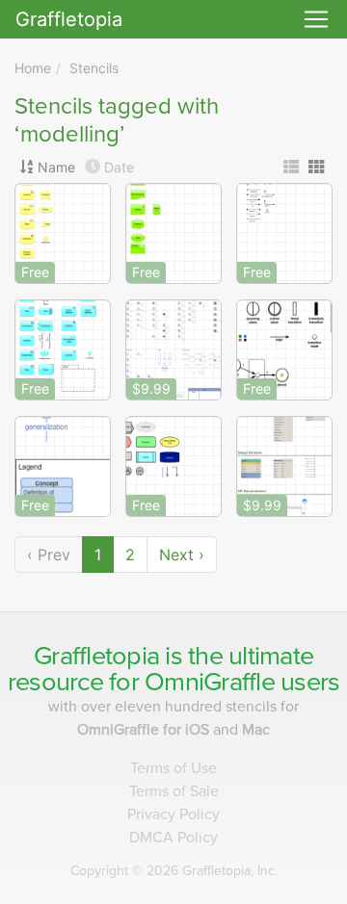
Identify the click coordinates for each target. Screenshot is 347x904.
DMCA (173, 837)
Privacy (173, 814)
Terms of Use (173, 768)
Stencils (94, 68)
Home (32, 68)
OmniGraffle (210, 682)
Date (119, 167)
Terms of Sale (174, 791)
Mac (256, 729)
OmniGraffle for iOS (145, 729)
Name (56, 167)
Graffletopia (68, 19)
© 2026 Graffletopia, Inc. (174, 871)
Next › (181, 554)
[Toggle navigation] (316, 19)
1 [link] (97, 554)
